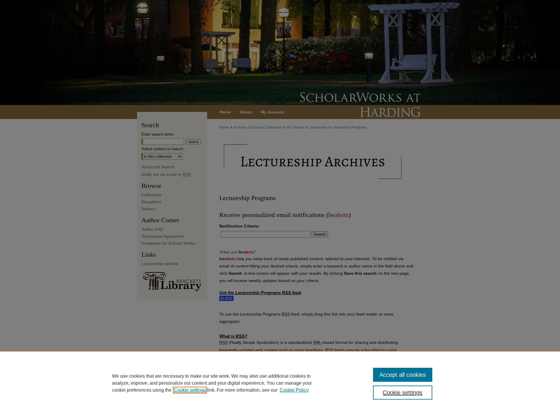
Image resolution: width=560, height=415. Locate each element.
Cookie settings (190, 390)
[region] (280, 383)
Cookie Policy (294, 390)
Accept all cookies (402, 375)
